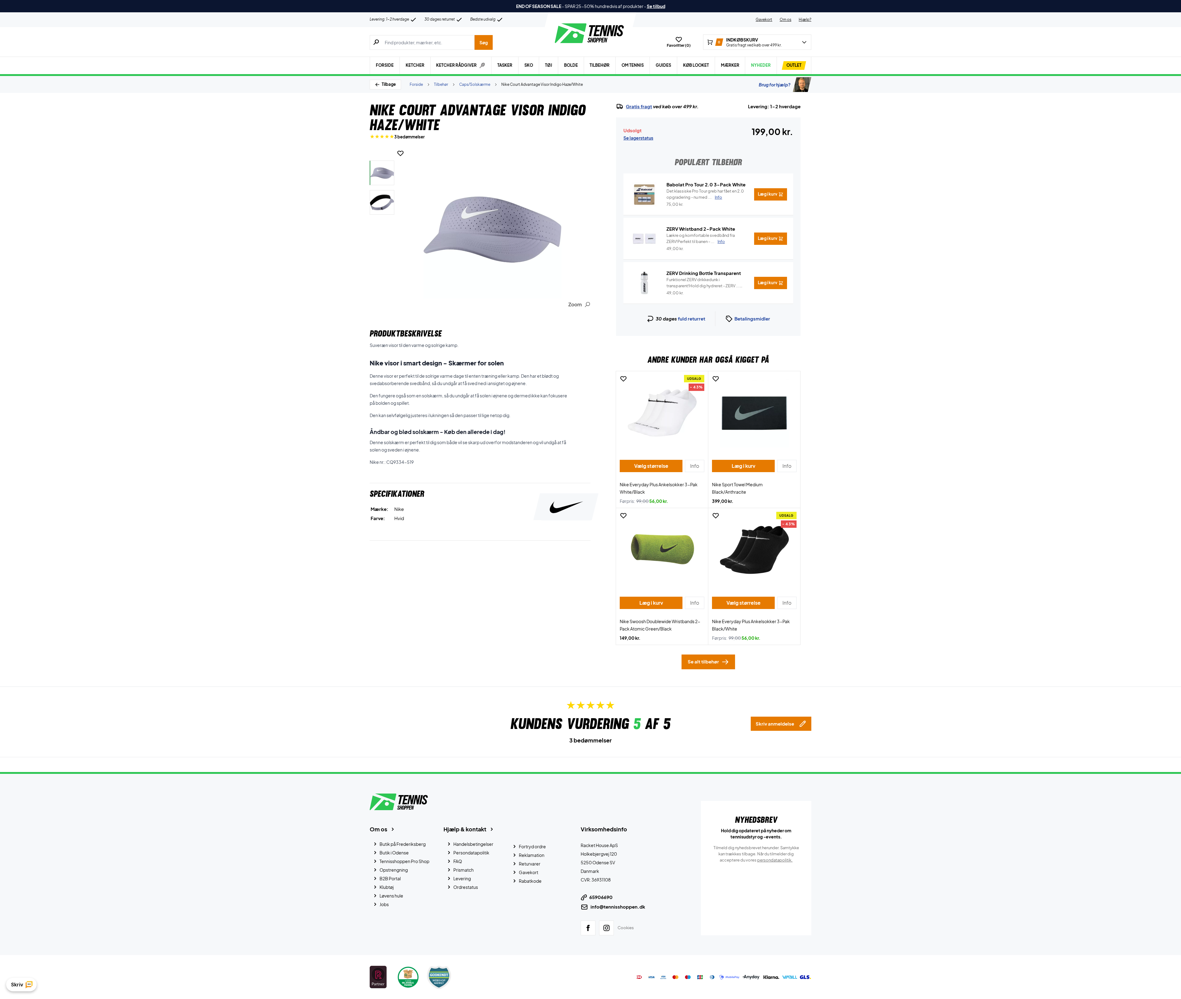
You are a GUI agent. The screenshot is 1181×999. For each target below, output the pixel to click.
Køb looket (696, 65)
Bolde (571, 65)
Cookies (626, 927)
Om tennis (633, 65)
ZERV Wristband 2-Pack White (700, 229)
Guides (663, 65)
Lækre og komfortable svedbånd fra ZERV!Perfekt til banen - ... (700, 238)
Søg (483, 42)
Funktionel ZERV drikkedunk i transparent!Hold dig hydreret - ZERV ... (703, 283)
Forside (385, 65)
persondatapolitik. (775, 860)
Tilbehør (600, 65)
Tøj (548, 65)
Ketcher (415, 65)
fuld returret (691, 318)
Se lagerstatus (638, 138)
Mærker (730, 65)
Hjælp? (805, 19)
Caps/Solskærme (474, 84)
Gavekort (764, 19)
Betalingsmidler (752, 318)
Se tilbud (656, 6)
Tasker (504, 65)
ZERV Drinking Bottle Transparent (703, 273)
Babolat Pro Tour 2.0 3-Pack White (706, 184)
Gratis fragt (639, 106)
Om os (785, 19)
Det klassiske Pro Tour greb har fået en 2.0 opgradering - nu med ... (705, 194)
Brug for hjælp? (774, 84)
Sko (528, 65)
